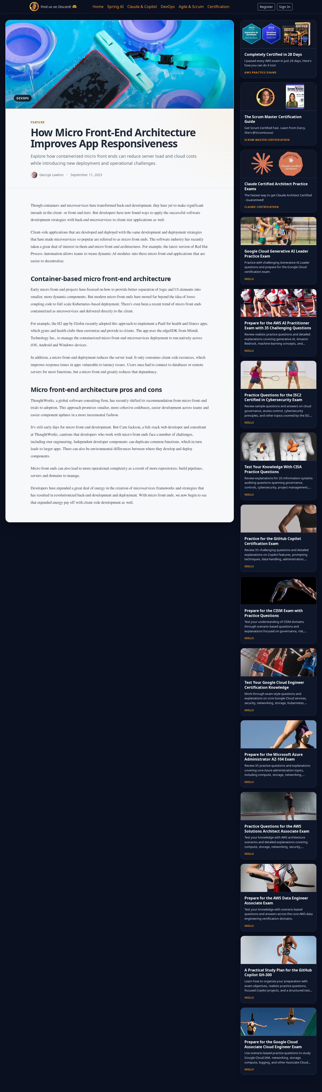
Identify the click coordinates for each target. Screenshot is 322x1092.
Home (98, 6)
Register (266, 6)
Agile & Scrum (191, 6)
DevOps (168, 6)
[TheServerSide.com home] (34, 6)
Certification (218, 6)
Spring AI (115, 6)
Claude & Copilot (142, 6)
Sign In (284, 6)
